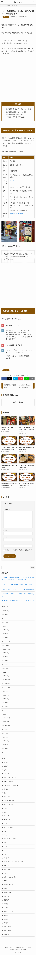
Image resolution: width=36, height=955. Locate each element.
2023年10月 (6, 725)
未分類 (6, 907)
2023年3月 (6, 752)
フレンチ (6, 858)
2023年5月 (6, 745)
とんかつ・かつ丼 (9, 800)
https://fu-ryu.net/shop (17, 214)
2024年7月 (6, 699)
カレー (6, 812)
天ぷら (6, 888)
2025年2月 (6, 672)
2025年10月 (6, 649)
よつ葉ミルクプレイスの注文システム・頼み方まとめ (16, 584)
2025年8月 (6, 656)
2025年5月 (6, 660)
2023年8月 (6, 733)
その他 (6, 789)
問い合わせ (23, 949)
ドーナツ (6, 835)
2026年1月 (6, 637)
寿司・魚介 (7, 896)
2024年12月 (6, 679)
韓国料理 (6, 934)
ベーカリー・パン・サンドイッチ (13, 861)
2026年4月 (6, 626)
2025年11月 (6, 645)
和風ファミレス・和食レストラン (13, 877)
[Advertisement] (18, 78)
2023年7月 (6, 737)
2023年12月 (6, 718)
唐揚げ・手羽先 (8, 884)
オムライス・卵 (8, 804)
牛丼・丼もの (7, 927)
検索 (32, 567)
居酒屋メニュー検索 (15, 949)
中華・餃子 (7, 869)
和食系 (6, 881)
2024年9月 (6, 691)
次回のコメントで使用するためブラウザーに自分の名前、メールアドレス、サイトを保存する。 (18, 550)
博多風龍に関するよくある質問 (16, 112)
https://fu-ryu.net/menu (17, 181)
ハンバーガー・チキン (10, 838)
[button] (4, 378)
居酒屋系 (6, 900)
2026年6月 (6, 618)
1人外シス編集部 (18, 402)
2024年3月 (6, 706)
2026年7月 (6, 614)
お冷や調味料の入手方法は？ (17, 117)
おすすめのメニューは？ (16, 114)
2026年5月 (6, 622)
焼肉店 (6, 923)
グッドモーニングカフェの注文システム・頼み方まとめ (17, 589)
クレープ (6, 816)
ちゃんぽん (7, 796)
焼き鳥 (6, 919)
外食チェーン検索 (26, 947)
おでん (6, 770)
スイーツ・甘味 (8, 827)
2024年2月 (6, 710)
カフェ (6, 808)
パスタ (6, 846)
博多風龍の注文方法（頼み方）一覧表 (18, 109)
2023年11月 (6, 722)
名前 (5, 530)
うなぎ (6, 766)
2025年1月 (6, 676)
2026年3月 (6, 630)
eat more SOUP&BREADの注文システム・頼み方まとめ (17, 600)
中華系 (6, 873)
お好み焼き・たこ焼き (10, 777)
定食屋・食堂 (7, 892)
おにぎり (6, 773)
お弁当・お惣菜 (8, 781)
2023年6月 (6, 741)
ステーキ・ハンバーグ (10, 831)
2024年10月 (6, 687)
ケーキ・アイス (8, 819)
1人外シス (18, 2)
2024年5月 (6, 702)
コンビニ (6, 823)
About (6, 947)
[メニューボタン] (2, 2)
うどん (6, 762)
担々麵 (6, 904)
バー (5, 842)
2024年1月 (6, 714)
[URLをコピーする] (32, 378)
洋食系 (6, 915)
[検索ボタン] (34, 2)
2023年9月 (6, 729)
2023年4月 (6, 748)
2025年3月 (6, 668)
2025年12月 (6, 641)
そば (5, 793)
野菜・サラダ (7, 930)
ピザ (5, 850)
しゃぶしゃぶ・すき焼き (11, 785)
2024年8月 (6, 695)
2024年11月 (6, 683)
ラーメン (6, 16)
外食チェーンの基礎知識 (15, 947)
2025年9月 (6, 653)
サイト (5, 543)
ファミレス (7, 854)
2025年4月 (6, 664)
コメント (6, 509)
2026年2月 (6, 634)
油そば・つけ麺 (8, 911)
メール (6, 537)
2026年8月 (6, 611)
